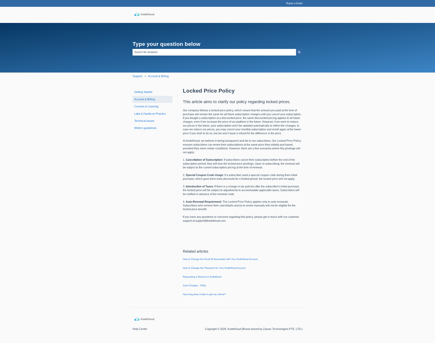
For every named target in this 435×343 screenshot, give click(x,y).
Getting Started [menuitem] (143, 92)
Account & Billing (158, 76)
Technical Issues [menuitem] (144, 120)
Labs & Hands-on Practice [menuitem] (150, 113)
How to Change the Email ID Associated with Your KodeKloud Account (220, 259)
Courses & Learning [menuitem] (146, 106)
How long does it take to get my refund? (204, 294)
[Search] (299, 52)
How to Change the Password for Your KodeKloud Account (214, 268)
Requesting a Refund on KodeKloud (202, 276)
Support (137, 76)
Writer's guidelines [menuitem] (145, 128)
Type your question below (166, 44)
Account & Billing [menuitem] (144, 99)
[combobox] (214, 52)
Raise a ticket (294, 3)
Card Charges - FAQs (194, 285)
